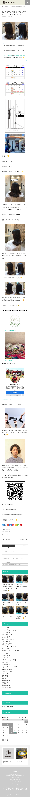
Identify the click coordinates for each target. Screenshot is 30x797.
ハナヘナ (4, 655)
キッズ (4, 648)
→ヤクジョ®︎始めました (11, 330)
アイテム (4, 632)
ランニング (5, 669)
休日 (3, 676)
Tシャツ (4, 628)
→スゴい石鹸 (8, 360)
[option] (8, 756)
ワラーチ (4, 674)
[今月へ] (22, 717)
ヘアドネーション (7, 660)
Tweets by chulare (7, 706)
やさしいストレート (11, 16)
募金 (3, 678)
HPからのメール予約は (20, 55)
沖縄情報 (4, 685)
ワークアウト (6, 671)
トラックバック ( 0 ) (22, 545)
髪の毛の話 (5, 687)
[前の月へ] (19, 717)
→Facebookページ (7, 399)
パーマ (4, 653)
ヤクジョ (4, 664)
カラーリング (6, 644)
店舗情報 (4, 681)
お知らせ (4, 641)
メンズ (4, 662)
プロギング (5, 658)
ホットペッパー (8, 55)
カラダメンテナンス (8, 646)
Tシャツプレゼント (7, 630)
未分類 (4, 683)
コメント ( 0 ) (8, 545)
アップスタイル (6, 635)
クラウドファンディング (9, 651)
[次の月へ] (26, 717)
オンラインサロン (7, 639)
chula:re (15, 771)
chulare (8, 529)
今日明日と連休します (21, 761)
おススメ (4, 637)
